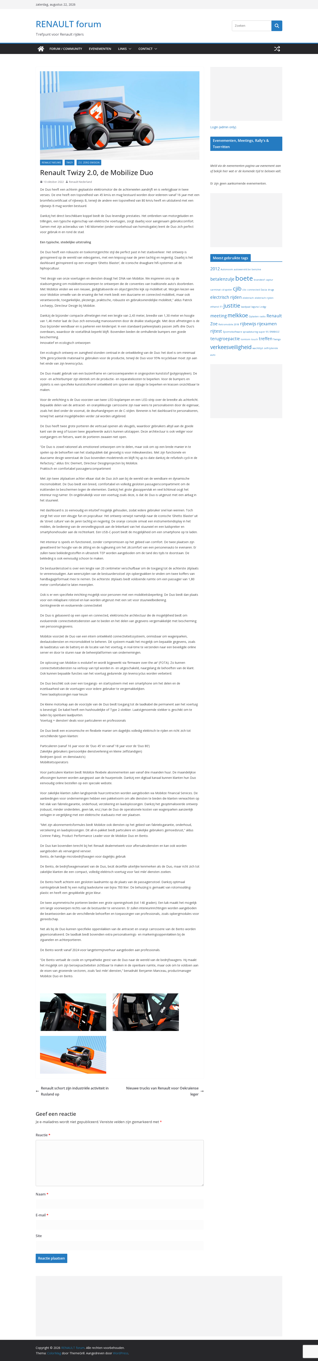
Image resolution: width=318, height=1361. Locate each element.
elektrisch (248, 297)
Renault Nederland (80, 182)
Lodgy (263, 306)
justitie (231, 305)
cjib (237, 288)
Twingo (277, 339)
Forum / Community (66, 49)
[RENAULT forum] (41, 49)
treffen (265, 338)
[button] (129, 49)
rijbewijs (248, 324)
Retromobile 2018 (228, 324)
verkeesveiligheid (231, 347)
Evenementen (100, 49)
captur (269, 279)
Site (39, 1235)
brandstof (259, 279)
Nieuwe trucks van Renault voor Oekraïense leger (162, 1091)
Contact (145, 49)
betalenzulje (222, 279)
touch (254, 339)
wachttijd (257, 348)
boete (244, 278)
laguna (255, 306)
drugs (271, 289)
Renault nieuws (51, 162)
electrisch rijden (226, 297)
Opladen (254, 316)
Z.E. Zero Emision (89, 162)
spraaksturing (250, 331)
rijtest (216, 331)
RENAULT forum (68, 24)
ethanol (214, 306)
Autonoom (227, 269)
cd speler (227, 289)
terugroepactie (225, 338)
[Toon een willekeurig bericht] (277, 49)
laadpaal (246, 306)
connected (253, 289)
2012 (215, 269)
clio (244, 289)
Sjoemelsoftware (232, 331)
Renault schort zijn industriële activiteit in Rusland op (75, 1091)
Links (122, 49)
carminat (215, 289)
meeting (218, 316)
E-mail (42, 1215)
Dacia (264, 289)
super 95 (263, 331)
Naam (42, 1194)
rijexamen (267, 324)
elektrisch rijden (264, 297)
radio (263, 316)
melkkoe (238, 315)
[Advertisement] (246, 94)
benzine (256, 269)
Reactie (43, 1135)
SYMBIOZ (274, 331)
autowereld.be (242, 269)
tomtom (245, 339)
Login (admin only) (223, 127)
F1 (221, 306)
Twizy (69, 162)
